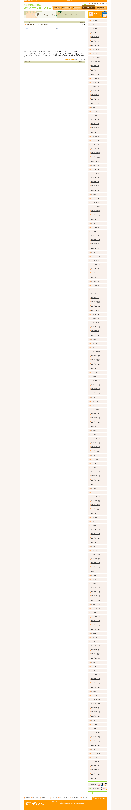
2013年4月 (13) (95, 683)
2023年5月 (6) (95, 182)
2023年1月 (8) (95, 198)
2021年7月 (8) (95, 273)
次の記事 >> (82, 22)
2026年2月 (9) (95, 45)
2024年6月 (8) (95, 128)
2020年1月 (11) (95, 347)
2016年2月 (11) (95, 542)
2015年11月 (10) (95, 554)
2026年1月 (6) (95, 49)
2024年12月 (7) (95, 103)
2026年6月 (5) (95, 28)
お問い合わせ (93, 3)
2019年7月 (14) (95, 372)
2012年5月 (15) (95, 728)
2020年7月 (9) (95, 322)
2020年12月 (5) (95, 302)
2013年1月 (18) (95, 695)
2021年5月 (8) (95, 281)
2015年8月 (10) (95, 567)
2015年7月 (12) (95, 571)
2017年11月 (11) (95, 455)
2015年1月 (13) (95, 596)
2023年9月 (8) (95, 165)
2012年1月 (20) (95, 745)
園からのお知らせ (89, 7)
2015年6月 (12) (95, 575)
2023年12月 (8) (95, 153)
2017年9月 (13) (95, 463)
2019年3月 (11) (95, 389)
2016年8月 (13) (95, 517)
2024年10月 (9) (95, 111)
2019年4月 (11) (95, 385)
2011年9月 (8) (95, 761)
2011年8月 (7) (95, 766)
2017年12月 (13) (95, 451)
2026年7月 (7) (95, 24)
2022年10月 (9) (95, 211)
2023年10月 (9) (95, 161)
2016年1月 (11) (95, 546)
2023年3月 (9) (95, 190)
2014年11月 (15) (95, 604)
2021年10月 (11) (95, 260)
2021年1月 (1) (95, 298)
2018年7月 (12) (95, 422)
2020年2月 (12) (95, 343)
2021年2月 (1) (95, 293)
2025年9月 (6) (95, 66)
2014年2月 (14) (95, 641)
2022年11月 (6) (95, 206)
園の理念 (57, 7)
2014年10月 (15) (95, 608)
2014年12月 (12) (95, 600)
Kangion (66, 803)
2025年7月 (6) (95, 74)
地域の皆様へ (102, 7)
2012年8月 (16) (95, 716)
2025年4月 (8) (95, 86)
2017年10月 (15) (95, 459)
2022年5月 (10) (95, 231)
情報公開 (84, 797)
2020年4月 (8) (95, 335)
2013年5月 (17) (95, 679)
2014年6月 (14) (95, 625)
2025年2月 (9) (95, 95)
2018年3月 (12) (95, 438)
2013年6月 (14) (95, 674)
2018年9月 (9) (95, 414)
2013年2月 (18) (95, 691)
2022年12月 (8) (95, 202)
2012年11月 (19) (95, 703)
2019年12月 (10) (95, 351)
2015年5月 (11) (95, 579)
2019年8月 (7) (95, 368)
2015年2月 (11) (95, 592)
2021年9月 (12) (95, 264)
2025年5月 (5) (95, 82)
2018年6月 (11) (95, 426)
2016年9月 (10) (95, 513)
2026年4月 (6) (95, 37)
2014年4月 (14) (95, 633)
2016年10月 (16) (95, 509)
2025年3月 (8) (95, 91)
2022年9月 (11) (95, 215)
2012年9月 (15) (95, 712)
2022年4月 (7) (95, 235)
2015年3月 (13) (95, 587)
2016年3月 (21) (95, 538)
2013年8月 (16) (95, 666)
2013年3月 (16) (95, 687)
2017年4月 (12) (95, 484)
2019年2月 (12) (95, 393)
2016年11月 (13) (95, 505)
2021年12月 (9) (95, 252)
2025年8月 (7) (95, 70)
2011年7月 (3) (95, 770)
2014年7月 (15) (95, 621)
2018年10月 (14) (95, 409)
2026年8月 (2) (95, 20)
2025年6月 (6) (95, 78)
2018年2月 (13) (95, 443)
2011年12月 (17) (95, 749)
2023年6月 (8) (95, 177)
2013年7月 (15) (95, 670)
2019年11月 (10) (95, 356)
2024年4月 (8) (95, 136)
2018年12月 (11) (95, 401)
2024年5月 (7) (95, 132)
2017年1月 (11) (95, 496)
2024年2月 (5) (95, 144)
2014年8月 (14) (95, 616)
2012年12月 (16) (95, 699)
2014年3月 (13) (95, 637)
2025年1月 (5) (95, 99)
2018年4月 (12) (95, 434)
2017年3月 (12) (95, 488)
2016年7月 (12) (95, 521)
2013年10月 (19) (95, 658)
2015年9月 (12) (95, 563)
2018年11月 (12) (95, 405)
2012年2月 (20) (95, 741)
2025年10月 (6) (95, 61)
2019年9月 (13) (95, 364)
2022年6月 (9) (95, 227)
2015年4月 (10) (95, 583)
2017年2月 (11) (95, 492)
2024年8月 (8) (95, 119)
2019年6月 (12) (95, 376)
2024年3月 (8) (95, 140)
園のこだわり (67, 7)
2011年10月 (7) (95, 757)
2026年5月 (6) (95, 33)
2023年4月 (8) (95, 186)
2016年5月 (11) (95, 529)
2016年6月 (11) (95, 525)
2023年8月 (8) (95, 169)
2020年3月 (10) (95, 339)
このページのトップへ (99, 798)
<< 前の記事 (27, 22)
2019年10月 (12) (95, 360)
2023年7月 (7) (95, 173)
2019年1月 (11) (95, 397)
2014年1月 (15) (95, 645)
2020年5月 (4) (95, 331)
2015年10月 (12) (95, 559)
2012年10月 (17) (95, 708)
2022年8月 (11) (95, 219)
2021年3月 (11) (95, 289)
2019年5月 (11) (95, 380)
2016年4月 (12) (95, 534)
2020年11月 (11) (95, 306)
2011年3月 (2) (95, 778)
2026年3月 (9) (95, 41)
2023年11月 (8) (95, 157)
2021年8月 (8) (95, 269)
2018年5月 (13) (95, 430)
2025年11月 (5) (95, 57)
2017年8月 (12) (95, 467)
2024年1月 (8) (95, 149)
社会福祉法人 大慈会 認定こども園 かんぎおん (38, 6)
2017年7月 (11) (95, 471)
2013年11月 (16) (95, 654)
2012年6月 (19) (95, 724)
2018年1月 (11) (95, 447)
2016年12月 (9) (95, 501)
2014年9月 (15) (95, 612)
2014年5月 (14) (95, 629)
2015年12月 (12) (95, 550)
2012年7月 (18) (95, 720)
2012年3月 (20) (95, 737)
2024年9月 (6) (95, 115)
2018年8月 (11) (95, 418)
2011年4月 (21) (95, 774)
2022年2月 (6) (95, 244)
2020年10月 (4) (95, 310)
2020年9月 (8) (95, 314)
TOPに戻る (103, 3)
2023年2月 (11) (95, 194)
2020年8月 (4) (95, 318)
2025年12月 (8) (95, 53)
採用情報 (93, 784)
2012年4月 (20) (95, 732)
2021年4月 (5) (95, 285)
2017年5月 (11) (95, 480)
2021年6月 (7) (95, 277)
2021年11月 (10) (95, 256)
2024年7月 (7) (95, 124)
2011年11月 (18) (95, 753)
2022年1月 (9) (95, 248)
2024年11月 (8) (95, 107)
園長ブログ (36, 797)
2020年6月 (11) (95, 327)
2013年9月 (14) (95, 662)
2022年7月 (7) (95, 223)
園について (77, 7)
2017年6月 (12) (95, 476)
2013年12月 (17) (95, 650)
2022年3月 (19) (95, 240)
